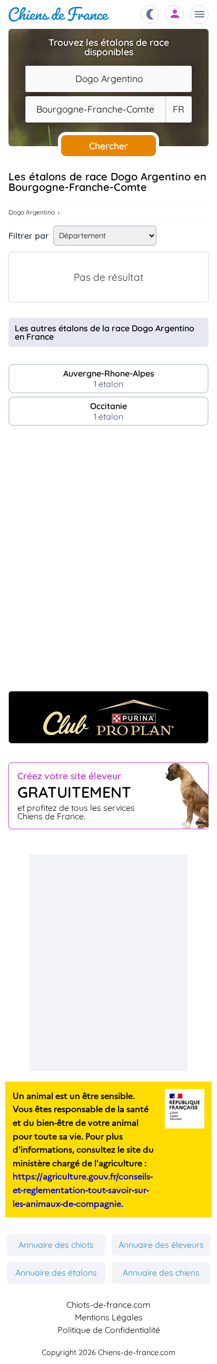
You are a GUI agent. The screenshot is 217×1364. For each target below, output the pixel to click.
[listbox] (178, 109)
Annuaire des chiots (56, 1244)
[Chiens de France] (58, 14)
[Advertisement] (108, 563)
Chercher (108, 145)
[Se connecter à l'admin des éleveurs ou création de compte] (175, 14)
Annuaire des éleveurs (161, 1244)
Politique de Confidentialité (108, 1330)
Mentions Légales (109, 1317)
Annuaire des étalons (56, 1272)
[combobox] (108, 79)
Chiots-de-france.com (108, 1304)
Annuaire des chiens (161, 1272)
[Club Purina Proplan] (108, 717)
